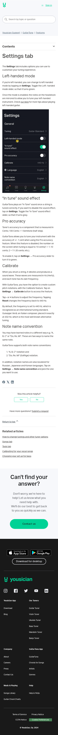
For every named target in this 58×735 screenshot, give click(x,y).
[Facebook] (3, 382)
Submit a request (40, 411)
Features (40, 33)
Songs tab (7, 442)
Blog (6, 614)
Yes (21, 400)
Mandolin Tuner (35, 632)
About (6, 657)
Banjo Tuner (34, 638)
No (37, 400)
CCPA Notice (21, 720)
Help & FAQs (34, 693)
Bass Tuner (33, 626)
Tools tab (6, 447)
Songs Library (9, 693)
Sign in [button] (48, 5)
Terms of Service (20, 714)
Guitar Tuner (34, 608)
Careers (7, 663)
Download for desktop (29, 561)
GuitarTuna (28, 33)
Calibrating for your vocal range (17, 451)
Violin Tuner (34, 614)
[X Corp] (8, 382)
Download (8, 608)
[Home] (4, 5)
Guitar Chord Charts (12, 699)
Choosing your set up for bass (16, 456)
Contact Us (8, 675)
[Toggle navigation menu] (42, 5)
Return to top (9, 422)
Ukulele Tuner (35, 620)
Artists (31, 669)
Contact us (29, 524)
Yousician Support (11, 33)
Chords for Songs (36, 663)
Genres (32, 675)
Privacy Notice (38, 714)
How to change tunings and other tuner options (25, 437)
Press (6, 669)
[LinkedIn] (12, 382)
